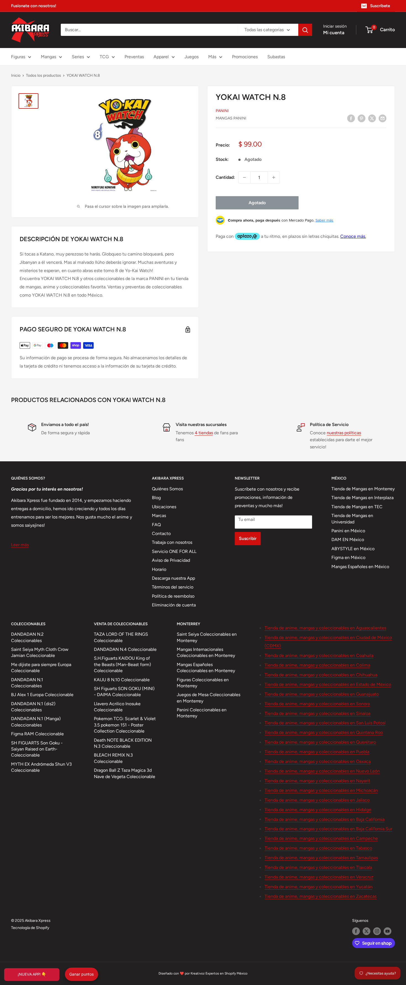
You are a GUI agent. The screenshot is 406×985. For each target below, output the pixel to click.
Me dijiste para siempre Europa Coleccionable (41, 667)
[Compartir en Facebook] (351, 118)
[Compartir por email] (382, 118)
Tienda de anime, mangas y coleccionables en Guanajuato (322, 694)
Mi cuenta (333, 32)
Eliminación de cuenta (174, 605)
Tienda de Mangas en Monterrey (363, 488)
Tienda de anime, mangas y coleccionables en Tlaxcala (318, 867)
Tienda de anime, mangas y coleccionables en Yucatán (318, 886)
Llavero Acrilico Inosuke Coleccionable (117, 706)
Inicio (15, 75)
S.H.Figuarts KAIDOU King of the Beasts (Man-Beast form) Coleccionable (122, 664)
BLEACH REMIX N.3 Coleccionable (113, 758)
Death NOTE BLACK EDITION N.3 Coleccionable (123, 743)
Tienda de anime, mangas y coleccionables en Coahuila (319, 655)
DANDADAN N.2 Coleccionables (27, 637)
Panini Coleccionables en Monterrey (201, 712)
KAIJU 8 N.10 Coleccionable (122, 679)
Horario (159, 569)
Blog (156, 497)
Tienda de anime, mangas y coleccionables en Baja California (324, 819)
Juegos (191, 56)
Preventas (134, 56)
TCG (104, 56)
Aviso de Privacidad (171, 560)
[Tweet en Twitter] (372, 118)
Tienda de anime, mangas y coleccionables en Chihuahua (321, 674)
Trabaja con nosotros (172, 542)
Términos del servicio (172, 587)
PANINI (222, 110)
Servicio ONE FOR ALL (174, 551)
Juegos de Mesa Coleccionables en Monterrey (208, 697)
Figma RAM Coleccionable (37, 733)
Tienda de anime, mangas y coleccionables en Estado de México (328, 684)
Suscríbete (380, 5)
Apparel (161, 56)
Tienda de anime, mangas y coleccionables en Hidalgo (318, 809)
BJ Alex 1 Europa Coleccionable (42, 694)
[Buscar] (305, 30)
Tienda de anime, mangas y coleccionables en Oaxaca (318, 761)
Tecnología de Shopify (30, 927)
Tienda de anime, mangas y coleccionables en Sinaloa (317, 713)
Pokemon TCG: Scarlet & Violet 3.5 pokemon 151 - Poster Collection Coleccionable (125, 725)
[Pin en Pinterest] (361, 118)
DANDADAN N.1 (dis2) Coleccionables (33, 706)
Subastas (276, 56)
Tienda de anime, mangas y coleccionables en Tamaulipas (321, 857)
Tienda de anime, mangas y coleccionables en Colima (317, 665)
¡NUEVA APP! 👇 (32, 974)
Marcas (159, 515)
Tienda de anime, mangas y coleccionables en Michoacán (321, 790)
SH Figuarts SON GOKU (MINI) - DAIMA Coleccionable (124, 691)
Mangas (48, 56)
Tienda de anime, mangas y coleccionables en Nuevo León (322, 771)
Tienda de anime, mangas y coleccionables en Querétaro (320, 742)
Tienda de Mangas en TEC (357, 506)
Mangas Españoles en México (360, 566)
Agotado (257, 202)
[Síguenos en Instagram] (377, 931)
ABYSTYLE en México (353, 548)
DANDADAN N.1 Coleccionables (27, 682)
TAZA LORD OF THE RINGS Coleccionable (121, 637)
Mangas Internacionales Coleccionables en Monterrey (206, 652)
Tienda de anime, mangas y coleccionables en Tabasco (318, 848)
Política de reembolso (173, 596)
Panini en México (348, 530)
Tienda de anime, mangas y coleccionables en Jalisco (317, 800)
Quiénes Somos (167, 488)
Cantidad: (225, 177)
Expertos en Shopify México (226, 973)
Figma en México (348, 557)
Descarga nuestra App (173, 578)
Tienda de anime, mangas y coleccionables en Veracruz (319, 877)
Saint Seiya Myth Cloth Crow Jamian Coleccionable (39, 652)
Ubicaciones (164, 506)
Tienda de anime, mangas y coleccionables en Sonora (317, 703)
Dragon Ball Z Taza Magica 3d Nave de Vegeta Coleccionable (124, 773)
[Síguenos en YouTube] (387, 931)
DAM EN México (347, 539)
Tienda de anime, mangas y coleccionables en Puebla (317, 751)
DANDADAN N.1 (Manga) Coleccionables (36, 721)
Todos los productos (43, 75)
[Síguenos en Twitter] (366, 931)
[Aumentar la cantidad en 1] (274, 177)
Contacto (161, 533)
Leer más (20, 544)
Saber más (324, 220)
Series (78, 56)
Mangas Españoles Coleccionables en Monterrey (206, 667)
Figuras (18, 56)
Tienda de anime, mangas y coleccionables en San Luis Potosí (325, 722)
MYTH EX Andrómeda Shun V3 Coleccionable (41, 767)
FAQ (156, 524)
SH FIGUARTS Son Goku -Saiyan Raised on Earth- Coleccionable (37, 749)
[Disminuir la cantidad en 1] (244, 177)
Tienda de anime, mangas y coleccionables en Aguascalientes (325, 627)
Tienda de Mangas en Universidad (352, 518)
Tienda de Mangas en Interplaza (362, 497)
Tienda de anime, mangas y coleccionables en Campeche (321, 838)
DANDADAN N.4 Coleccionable (125, 649)
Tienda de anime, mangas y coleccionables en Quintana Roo (324, 732)
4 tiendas (204, 432)
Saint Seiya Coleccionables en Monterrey (207, 637)
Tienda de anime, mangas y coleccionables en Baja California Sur (328, 828)
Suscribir (248, 538)
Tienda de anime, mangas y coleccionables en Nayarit (317, 780)
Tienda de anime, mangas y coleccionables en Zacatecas (320, 896)
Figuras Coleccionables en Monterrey (203, 682)
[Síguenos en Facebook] (356, 931)
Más (212, 56)
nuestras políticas (344, 432)
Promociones (245, 56)
